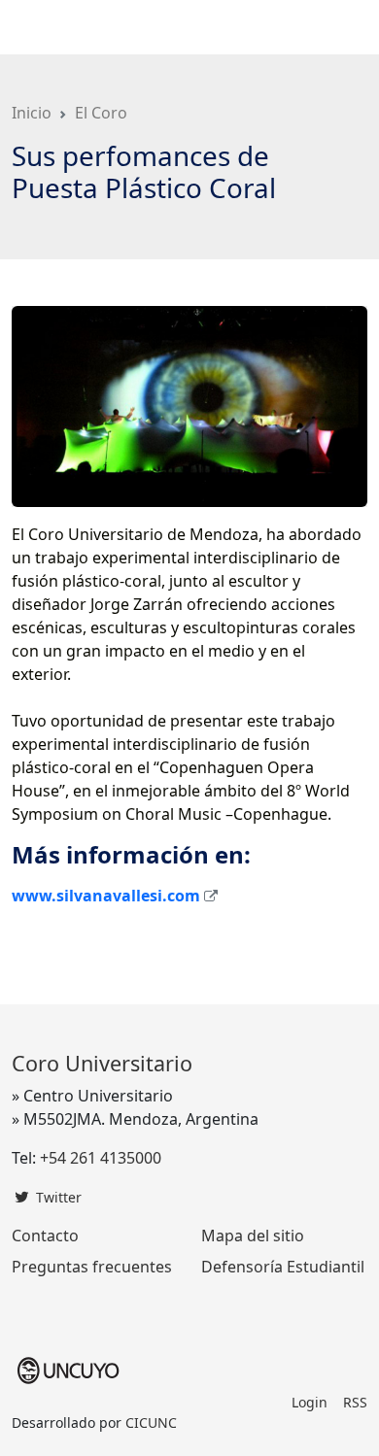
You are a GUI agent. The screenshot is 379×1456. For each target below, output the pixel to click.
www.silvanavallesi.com (106, 895)
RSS (355, 1402)
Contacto (45, 1235)
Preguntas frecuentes (92, 1266)
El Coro (101, 112)
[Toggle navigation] (340, 27)
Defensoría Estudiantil (282, 1266)
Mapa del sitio (252, 1235)
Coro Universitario (69, 27)
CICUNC (151, 1422)
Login (309, 1402)
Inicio (32, 112)
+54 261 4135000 (100, 1157)
